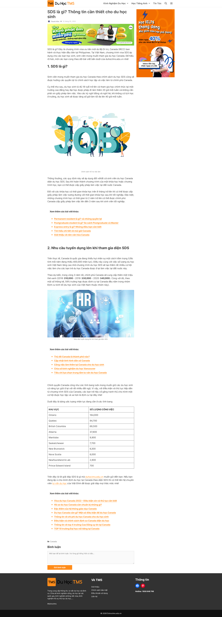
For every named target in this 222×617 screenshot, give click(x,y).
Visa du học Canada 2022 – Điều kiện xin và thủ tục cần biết (85, 500)
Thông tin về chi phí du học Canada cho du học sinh (81, 516)
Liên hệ (94, 596)
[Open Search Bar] (166, 3)
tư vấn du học (59, 483)
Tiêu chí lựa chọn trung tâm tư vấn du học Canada (80, 372)
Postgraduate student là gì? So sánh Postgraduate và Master (86, 223)
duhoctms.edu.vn (94, 476)
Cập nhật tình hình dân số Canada (72, 360)
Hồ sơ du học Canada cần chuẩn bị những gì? (78, 504)
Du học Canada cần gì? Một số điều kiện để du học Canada (85, 512)
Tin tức (157, 3)
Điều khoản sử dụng (99, 593)
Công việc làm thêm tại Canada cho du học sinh (79, 364)
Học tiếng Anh (139, 3)
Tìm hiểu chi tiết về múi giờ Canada (72, 231)
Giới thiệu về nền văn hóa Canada (71, 235)
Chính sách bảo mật (99, 590)
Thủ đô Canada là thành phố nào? (72, 356)
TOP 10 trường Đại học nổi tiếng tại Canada (76, 528)
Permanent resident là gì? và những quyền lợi (78, 219)
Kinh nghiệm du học (114, 3)
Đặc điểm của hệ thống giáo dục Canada (75, 508)
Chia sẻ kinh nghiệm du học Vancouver (74, 368)
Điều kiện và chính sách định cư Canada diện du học (81, 520)
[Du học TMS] (61, 3)
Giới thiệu (95, 587)
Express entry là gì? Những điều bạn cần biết (77, 227)
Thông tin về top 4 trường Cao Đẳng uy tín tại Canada (82, 524)
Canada (53, 541)
